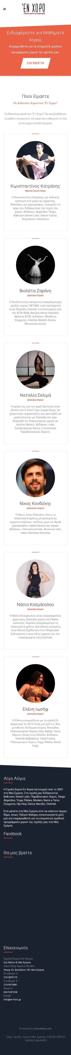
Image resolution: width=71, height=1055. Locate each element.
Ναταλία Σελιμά (35, 395)
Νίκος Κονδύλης (35, 503)
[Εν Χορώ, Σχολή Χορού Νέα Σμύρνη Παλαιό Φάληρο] (35, 9)
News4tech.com (43, 1028)
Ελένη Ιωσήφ (35, 709)
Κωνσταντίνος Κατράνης (35, 186)
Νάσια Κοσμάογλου (35, 604)
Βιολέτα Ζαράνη (35, 290)
